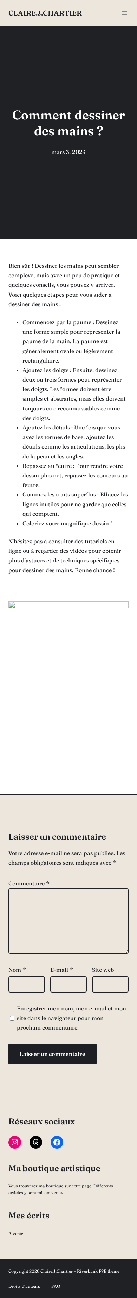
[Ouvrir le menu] (124, 13)
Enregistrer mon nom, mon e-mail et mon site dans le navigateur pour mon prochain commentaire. (71, 1018)
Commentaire (29, 883)
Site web (103, 969)
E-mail (61, 969)
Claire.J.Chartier (45, 12)
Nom (17, 969)
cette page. (82, 1185)
